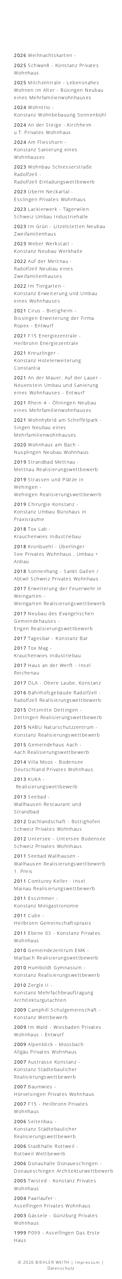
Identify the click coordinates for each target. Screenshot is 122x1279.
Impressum (87, 1262)
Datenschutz (61, 1268)
